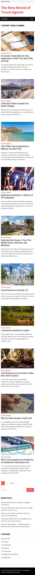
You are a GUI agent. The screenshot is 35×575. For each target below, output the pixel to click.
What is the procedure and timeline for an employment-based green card (17, 461)
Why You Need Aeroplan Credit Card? (16, 418)
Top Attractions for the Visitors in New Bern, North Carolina (17, 374)
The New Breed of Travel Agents (15, 9)
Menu (5, 19)
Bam (18, 572)
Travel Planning (6, 53)
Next (12, 483)
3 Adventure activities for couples (15, 330)
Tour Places (4, 542)
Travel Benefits (6, 545)
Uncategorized (5, 557)
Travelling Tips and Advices (9, 554)
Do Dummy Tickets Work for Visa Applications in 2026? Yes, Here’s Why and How (17, 58)
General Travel (5, 539)
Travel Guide (5, 548)
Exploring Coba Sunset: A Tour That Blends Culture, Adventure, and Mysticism (16, 243)
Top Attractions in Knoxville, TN (14, 290)
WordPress (11, 572)
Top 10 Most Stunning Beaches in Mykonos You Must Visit (15, 147)
